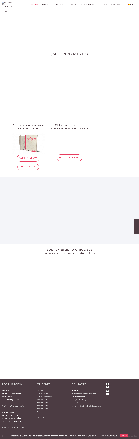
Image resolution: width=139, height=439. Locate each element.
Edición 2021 (42, 400)
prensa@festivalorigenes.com (84, 394)
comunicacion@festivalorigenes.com (86, 406)
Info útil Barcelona (44, 397)
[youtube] (107, 391)
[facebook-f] (107, 384)
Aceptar (123, 435)
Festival (40, 390)
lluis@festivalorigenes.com (82, 400)
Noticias (40, 412)
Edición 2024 (42, 409)
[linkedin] (107, 387)
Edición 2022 (42, 403)
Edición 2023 (42, 406)
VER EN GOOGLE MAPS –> (14, 406)
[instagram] (107, 394)
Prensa (39, 415)
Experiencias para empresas (48, 421)
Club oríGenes (42, 418)
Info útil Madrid (43, 393)
